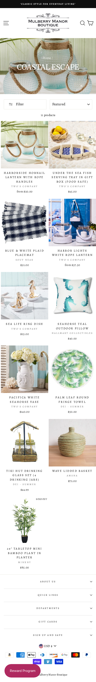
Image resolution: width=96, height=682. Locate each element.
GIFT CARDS (48, 621)
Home (47, 58)
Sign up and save (48, 635)
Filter (19, 104)
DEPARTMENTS (48, 608)
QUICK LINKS (48, 595)
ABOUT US (48, 581)
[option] (48, 4)
